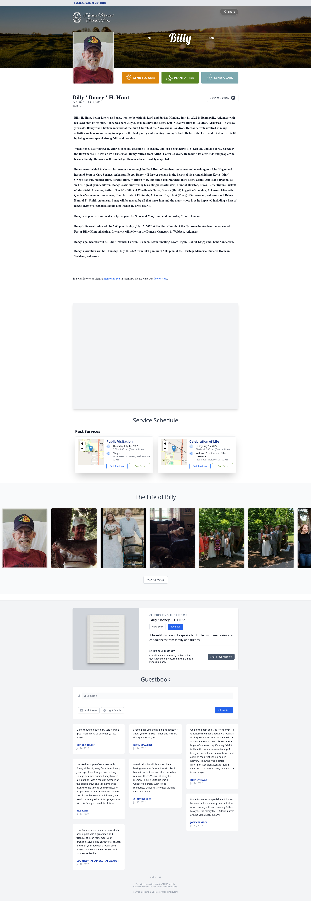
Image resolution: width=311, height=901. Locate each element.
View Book (157, 626)
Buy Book (175, 626)
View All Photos (155, 579)
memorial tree (112, 278)
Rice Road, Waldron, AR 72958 (212, 459)
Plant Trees (140, 466)
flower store (160, 278)
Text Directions (117, 466)
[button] (91, 449)
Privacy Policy (146, 886)
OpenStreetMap (159, 891)
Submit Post (223, 710)
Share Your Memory (221, 656)
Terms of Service (164, 886)
